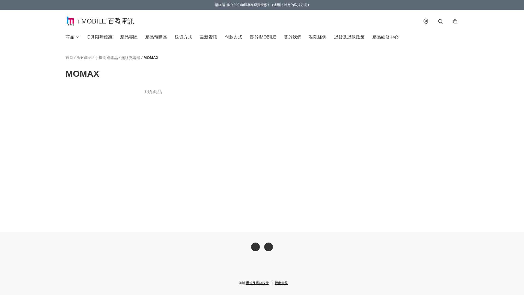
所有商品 (84, 57)
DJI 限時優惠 (99, 37)
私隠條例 (317, 37)
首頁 (69, 57)
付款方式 (233, 37)
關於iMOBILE (263, 37)
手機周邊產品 (106, 57)
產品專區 (129, 37)
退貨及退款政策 (349, 37)
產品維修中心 (385, 37)
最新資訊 (208, 37)
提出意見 (281, 283)
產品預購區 (156, 37)
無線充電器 (130, 57)
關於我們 (292, 37)
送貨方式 (183, 37)
